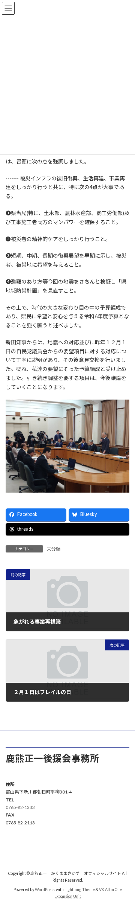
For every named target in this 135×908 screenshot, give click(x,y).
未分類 (53, 549)
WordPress (45, 889)
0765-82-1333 (20, 807)
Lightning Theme (79, 889)
